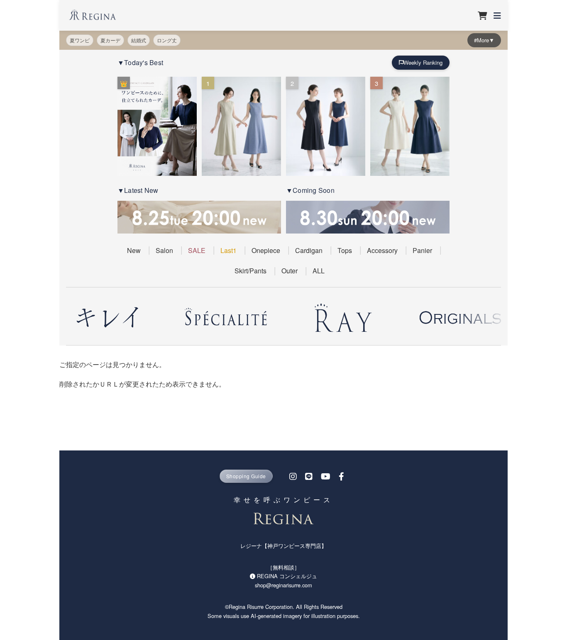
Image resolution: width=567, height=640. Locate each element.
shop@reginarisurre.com (283, 585)
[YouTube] (325, 476)
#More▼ (484, 40)
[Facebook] (341, 476)
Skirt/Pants (250, 270)
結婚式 (138, 40)
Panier (422, 250)
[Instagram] (293, 476)
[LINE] (309, 476)
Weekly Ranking (422, 62)
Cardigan (309, 250)
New (134, 250)
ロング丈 (167, 40)
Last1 (228, 250)
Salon (164, 250)
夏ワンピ (80, 40)
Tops (344, 250)
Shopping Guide (246, 475)
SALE (196, 250)
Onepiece (266, 250)
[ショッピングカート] (482, 15)
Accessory (382, 250)
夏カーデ (110, 40)
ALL (319, 270)
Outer (289, 270)
